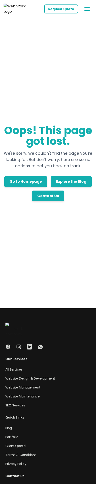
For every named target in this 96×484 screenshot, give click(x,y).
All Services (14, 369)
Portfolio (11, 437)
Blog (8, 428)
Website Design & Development (30, 378)
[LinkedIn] (29, 346)
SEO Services (15, 405)
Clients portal (15, 446)
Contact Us (48, 195)
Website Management (22, 387)
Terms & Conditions (20, 455)
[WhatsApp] (40, 346)
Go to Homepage (26, 181)
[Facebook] (8, 346)
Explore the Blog (71, 181)
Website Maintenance (22, 396)
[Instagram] (18, 346)
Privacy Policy (15, 464)
